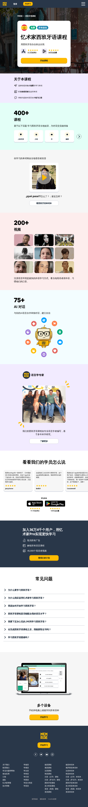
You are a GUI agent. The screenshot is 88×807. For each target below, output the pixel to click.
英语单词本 (70, 792)
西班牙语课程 (50, 783)
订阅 (4, 777)
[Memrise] (4, 3)
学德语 (26, 764)
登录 (15, 4)
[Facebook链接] (35, 754)
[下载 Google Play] (55, 504)
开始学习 (28, 4)
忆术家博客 (7, 783)
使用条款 (35, 799)
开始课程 (44, 60)
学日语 (26, 777)
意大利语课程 (50, 786)
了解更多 (44, 441)
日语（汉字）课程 (51, 777)
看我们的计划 (44, 558)
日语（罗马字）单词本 (74, 780)
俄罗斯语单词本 (72, 767)
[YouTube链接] (47, 754)
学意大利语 (28, 783)
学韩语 (26, 774)
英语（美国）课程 (51, 789)
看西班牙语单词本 (44, 203)
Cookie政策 (52, 799)
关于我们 (6, 764)
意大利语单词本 (72, 786)
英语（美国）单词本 (73, 789)
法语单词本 (70, 771)
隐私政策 (43, 799)
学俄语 (26, 767)
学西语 (20, 16)
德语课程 (48, 764)
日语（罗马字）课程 (52, 780)
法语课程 (48, 771)
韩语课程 (48, 774)
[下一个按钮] (79, 136)
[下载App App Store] (35, 504)
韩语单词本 (70, 774)
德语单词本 (70, 764)
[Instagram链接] (52, 754)
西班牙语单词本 (72, 783)
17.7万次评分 (34, 511)
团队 (4, 780)
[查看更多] (83, 3)
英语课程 (48, 792)
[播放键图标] (44, 177)
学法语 (26, 771)
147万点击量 (55, 511)
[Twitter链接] (41, 754)
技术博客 (6, 786)
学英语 (26, 786)
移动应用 (6, 774)
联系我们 (6, 767)
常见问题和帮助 (9, 771)
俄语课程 (48, 767)
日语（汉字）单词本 (73, 777)
